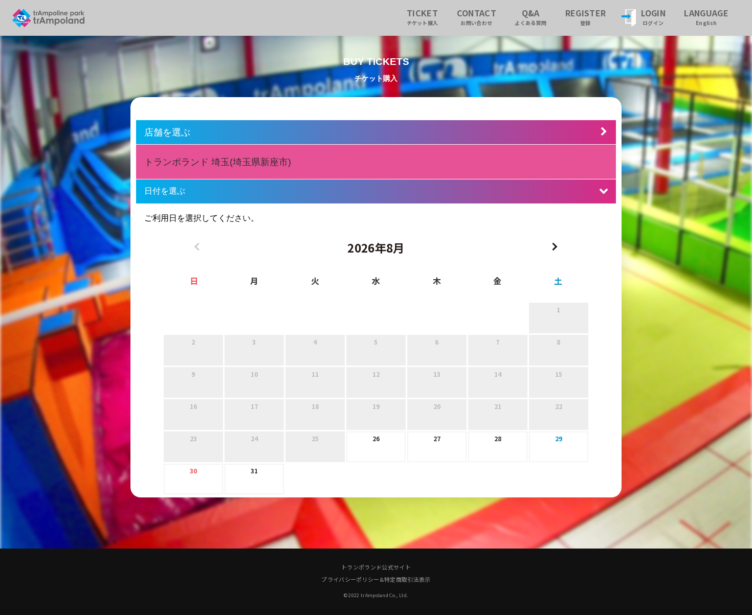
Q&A (530, 17)
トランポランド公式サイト (376, 567)
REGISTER (585, 17)
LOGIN (653, 17)
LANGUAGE (706, 17)
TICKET (422, 17)
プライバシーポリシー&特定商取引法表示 (375, 579)
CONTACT (476, 17)
